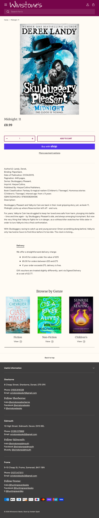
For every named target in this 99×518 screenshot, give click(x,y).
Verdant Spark (35, 512)
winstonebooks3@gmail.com (23, 476)
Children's (81, 337)
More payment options (49, 153)
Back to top (49, 358)
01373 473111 (17, 472)
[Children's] (81, 315)
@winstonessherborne (19, 402)
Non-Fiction (49, 337)
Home (6, 20)
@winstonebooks (22, 405)
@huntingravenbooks (19, 485)
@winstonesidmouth (21, 450)
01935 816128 (17, 390)
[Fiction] (18, 315)
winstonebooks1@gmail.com (23, 393)
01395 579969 (17, 431)
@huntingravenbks (14, 491)
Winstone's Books (16, 512)
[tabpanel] (49, 262)
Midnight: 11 (15, 20)
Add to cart (66, 138)
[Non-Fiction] (49, 315)
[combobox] (49, 11)
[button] (93, 5)
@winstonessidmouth (19, 443)
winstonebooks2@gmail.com (23, 434)
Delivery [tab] (20, 245)
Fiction (18, 337)
